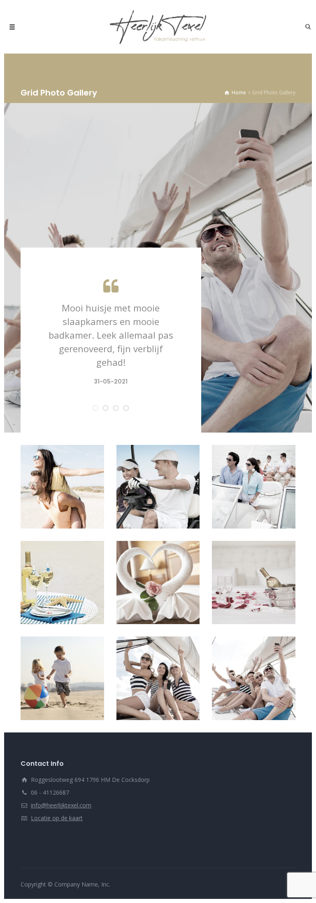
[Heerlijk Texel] (158, 26)
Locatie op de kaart (57, 818)
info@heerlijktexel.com (61, 805)
